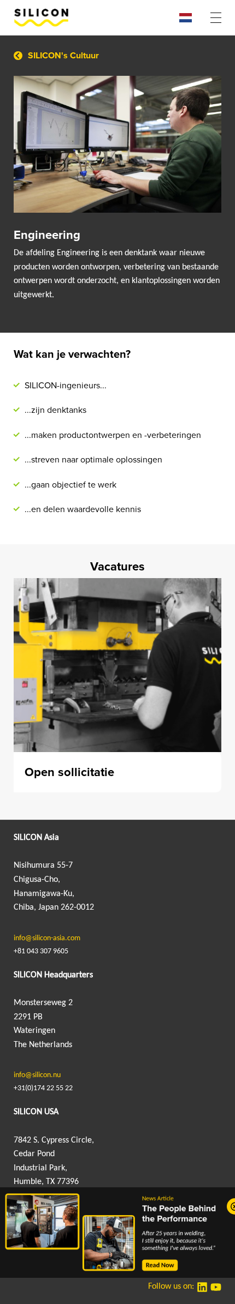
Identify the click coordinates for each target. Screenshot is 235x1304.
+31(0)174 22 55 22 (43, 1088)
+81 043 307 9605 (41, 951)
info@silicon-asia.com (47, 938)
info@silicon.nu (37, 1075)
